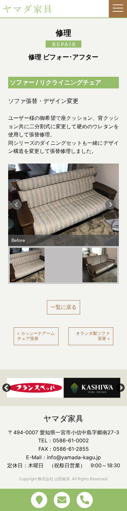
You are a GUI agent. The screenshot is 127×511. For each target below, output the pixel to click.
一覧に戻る (63, 307)
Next (110, 204)
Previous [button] (6, 388)
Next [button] (120, 388)
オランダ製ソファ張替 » (93, 336)
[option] (35, 388)
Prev (16, 204)
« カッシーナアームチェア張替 (36, 336)
